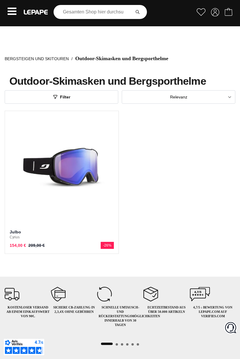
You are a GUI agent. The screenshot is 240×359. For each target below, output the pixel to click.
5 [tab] (132, 344)
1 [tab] (107, 344)
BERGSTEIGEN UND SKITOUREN (37, 58)
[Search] (138, 12)
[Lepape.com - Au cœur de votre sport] (36, 12)
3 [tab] (122, 344)
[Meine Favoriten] (201, 12)
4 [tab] (127, 344)
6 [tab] (138, 344)
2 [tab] (117, 344)
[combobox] (93, 12)
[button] (12, 12)
